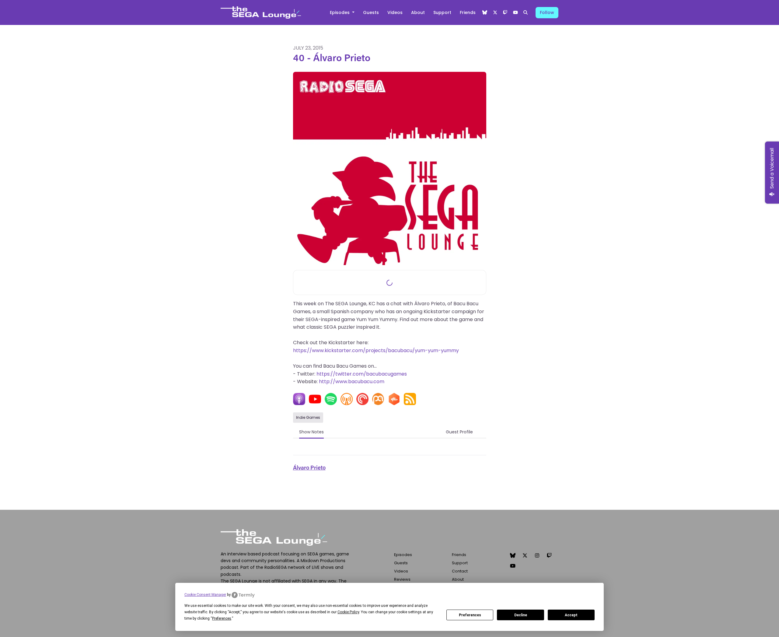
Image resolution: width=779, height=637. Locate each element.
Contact (460, 571)
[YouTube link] (515, 12)
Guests (371, 12)
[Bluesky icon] (513, 556)
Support (442, 12)
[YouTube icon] (513, 566)
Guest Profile (459, 432)
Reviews (402, 579)
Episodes (340, 12)
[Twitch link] (505, 12)
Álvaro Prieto (309, 468)
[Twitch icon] (549, 556)
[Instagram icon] (537, 556)
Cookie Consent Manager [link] (205, 595)
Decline (520, 615)
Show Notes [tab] (311, 432)
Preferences (470, 615)
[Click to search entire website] (526, 12)
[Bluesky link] (485, 12)
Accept (571, 615)
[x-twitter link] (495, 12)
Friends (468, 12)
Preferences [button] (221, 618)
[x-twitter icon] (525, 556)
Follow (547, 12)
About (418, 12)
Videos (395, 12)
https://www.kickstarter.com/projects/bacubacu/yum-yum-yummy (376, 350)
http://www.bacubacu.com (351, 381)
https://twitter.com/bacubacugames (361, 373)
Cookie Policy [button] (348, 612)
